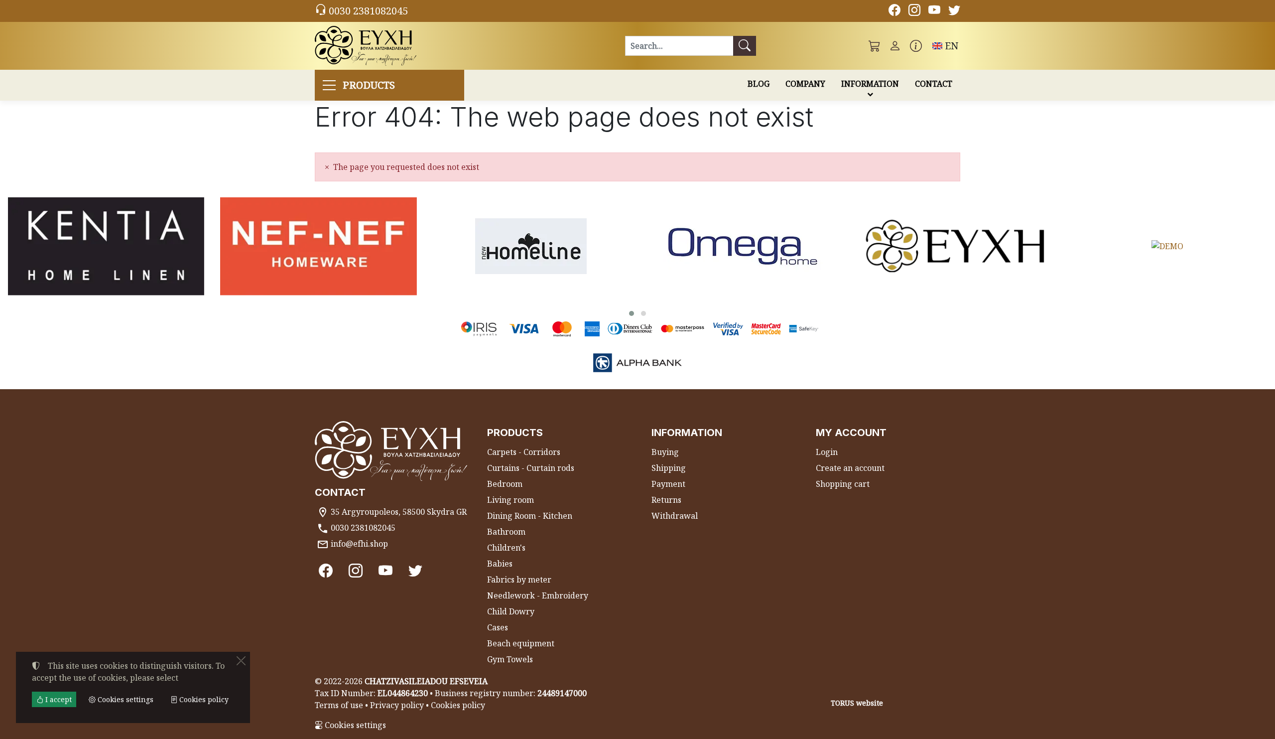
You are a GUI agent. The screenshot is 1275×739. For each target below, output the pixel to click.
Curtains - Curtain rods (530, 467)
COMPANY (805, 83)
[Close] (241, 661)
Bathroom (506, 531)
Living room (510, 499)
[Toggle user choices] (895, 46)
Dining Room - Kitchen (529, 515)
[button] (875, 45)
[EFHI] (955, 246)
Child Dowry (510, 611)
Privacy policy (397, 705)
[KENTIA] (106, 246)
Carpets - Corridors (523, 451)
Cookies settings (354, 725)
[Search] (744, 46)
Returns (666, 499)
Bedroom (504, 483)
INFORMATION (870, 83)
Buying (665, 451)
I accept (57, 699)
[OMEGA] (743, 246)
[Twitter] (954, 11)
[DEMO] (1167, 246)
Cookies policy (458, 705)
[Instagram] (914, 11)
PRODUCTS (369, 85)
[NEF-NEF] (318, 246)
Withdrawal (674, 515)
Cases (497, 627)
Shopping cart (843, 483)
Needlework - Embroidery (537, 595)
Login (827, 451)
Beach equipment (520, 643)
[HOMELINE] (531, 246)
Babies (499, 563)
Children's (506, 547)
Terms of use (339, 705)
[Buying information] (915, 46)
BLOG (758, 83)
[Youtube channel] (934, 11)
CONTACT (933, 83)
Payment (668, 483)
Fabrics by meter (519, 579)
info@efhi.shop (359, 543)
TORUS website (857, 703)
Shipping (668, 467)
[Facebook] (894, 11)
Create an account (850, 467)
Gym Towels (510, 659)
